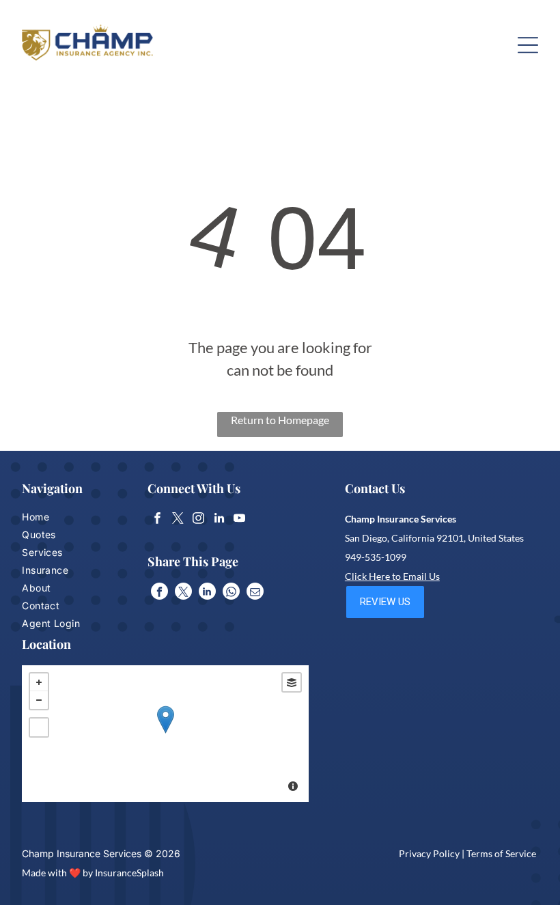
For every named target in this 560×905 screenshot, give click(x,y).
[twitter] (177, 520)
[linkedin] (218, 520)
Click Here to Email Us (392, 576)
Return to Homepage (280, 419)
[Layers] (291, 682)
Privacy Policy (429, 853)
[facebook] (157, 520)
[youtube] (239, 520)
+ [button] (39, 682)
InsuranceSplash (129, 872)
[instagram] (198, 520)
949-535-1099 (375, 557)
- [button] (39, 700)
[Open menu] (528, 45)
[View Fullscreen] (39, 727)
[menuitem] (63, 518)
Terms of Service (501, 853)
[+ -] (165, 733)
